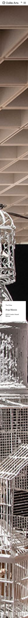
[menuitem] (21, 2)
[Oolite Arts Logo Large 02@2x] (11, 2)
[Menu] (24, 2)
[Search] (21, 2)
